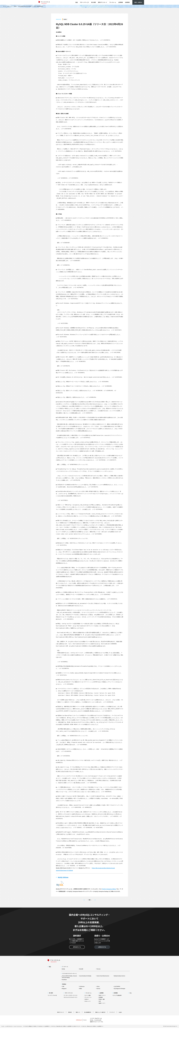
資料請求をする (77, 947)
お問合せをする (102, 947)
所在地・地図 (102, 999)
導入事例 (93, 2)
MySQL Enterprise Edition (109, 889)
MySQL (15, 6)
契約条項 (70, 1012)
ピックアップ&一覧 (52, 995)
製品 (76, 2)
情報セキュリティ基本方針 (100, 1012)
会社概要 (101, 997)
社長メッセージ (102, 995)
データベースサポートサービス (70, 995)
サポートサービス (84, 2)
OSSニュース (9, 6)
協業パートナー (102, 1003)
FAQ (130, 993)
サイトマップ (112, 1012)
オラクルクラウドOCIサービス (70, 997)
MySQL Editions (63, 877)
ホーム (4, 6)
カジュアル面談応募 (117, 995)
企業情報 (120, 2)
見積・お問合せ (138, 2)
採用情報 (127, 2)
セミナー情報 (87, 995)
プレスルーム (112, 2)
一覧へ (89, 900)
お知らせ (87, 999)
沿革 (100, 1001)
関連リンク (78, 1012)
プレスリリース (88, 997)
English (120, 1012)
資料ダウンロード (102, 2)
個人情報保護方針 (87, 1012)
